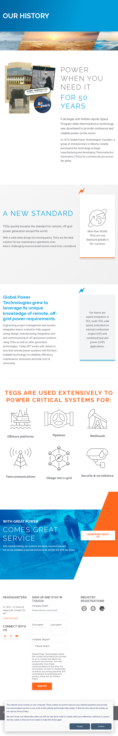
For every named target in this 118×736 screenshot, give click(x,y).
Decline (101, 726)
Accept (80, 726)
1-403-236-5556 (10, 618)
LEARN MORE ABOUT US (98, 535)
